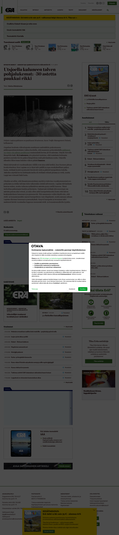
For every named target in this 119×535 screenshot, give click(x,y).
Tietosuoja (35, 289)
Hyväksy (83, 289)
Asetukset (72, 289)
